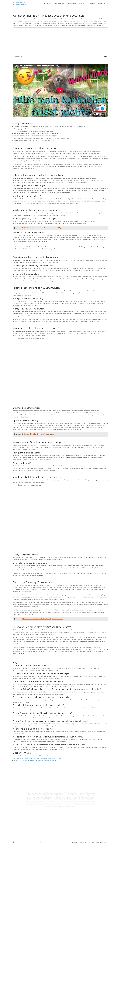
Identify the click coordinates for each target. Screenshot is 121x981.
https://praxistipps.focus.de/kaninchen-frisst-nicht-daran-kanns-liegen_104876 (37, 758)
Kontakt (91, 842)
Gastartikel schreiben (102, 842)
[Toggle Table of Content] (104, 56)
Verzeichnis (47, 3)
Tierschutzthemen (59, 3)
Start (40, 3)
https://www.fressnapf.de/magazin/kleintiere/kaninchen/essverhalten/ (35, 760)
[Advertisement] (60, 41)
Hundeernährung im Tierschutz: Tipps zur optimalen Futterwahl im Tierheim (60, 795)
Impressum (74, 842)
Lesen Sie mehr (60, 811)
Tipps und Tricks (72, 3)
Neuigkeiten (92, 3)
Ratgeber (82, 3)
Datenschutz (83, 842)
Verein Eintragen (103, 3)
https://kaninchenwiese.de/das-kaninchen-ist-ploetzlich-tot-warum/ (34, 756)
